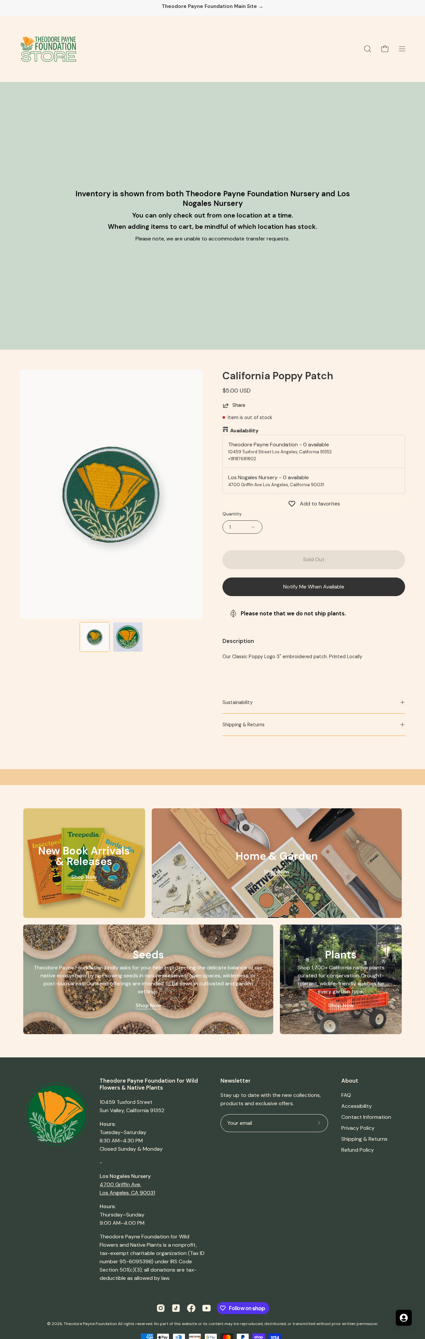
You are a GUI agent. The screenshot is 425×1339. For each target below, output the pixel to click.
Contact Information (366, 1117)
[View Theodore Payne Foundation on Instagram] (161, 1308)
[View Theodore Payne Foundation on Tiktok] (176, 1308)
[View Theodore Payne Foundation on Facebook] (191, 1308)
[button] (368, 49)
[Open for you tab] (404, 1318)
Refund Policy (357, 1149)
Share (238, 405)
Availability (244, 430)
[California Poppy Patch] (95, 637)
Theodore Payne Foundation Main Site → (212, 6)
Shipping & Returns (243, 725)
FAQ (346, 1095)
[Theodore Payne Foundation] (48, 49)
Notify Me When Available (313, 586)
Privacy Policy (358, 1127)
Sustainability (237, 702)
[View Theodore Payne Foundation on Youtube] (207, 1308)
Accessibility (356, 1106)
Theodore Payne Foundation (90, 1323)
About (349, 1080)
